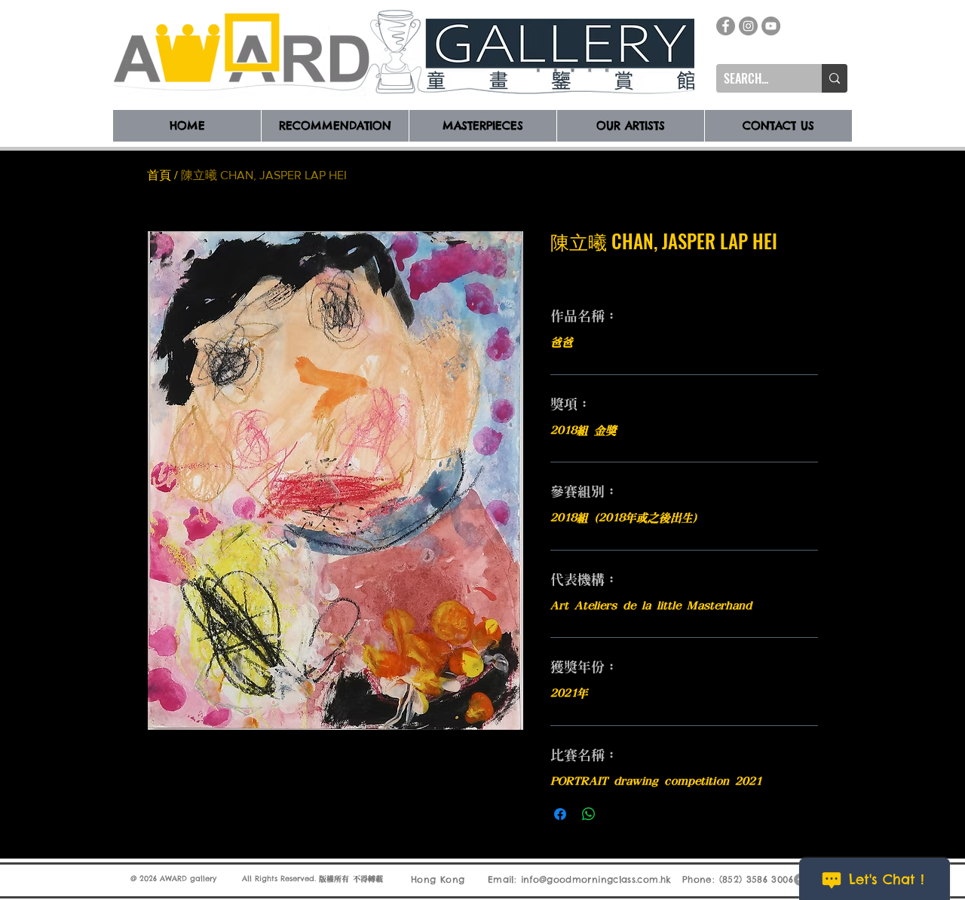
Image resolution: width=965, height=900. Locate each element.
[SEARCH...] (834, 78)
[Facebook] (725, 26)
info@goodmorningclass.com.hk (596, 879)
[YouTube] (770, 26)
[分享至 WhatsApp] (589, 814)
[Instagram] (748, 26)
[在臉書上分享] (560, 814)
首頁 (159, 175)
